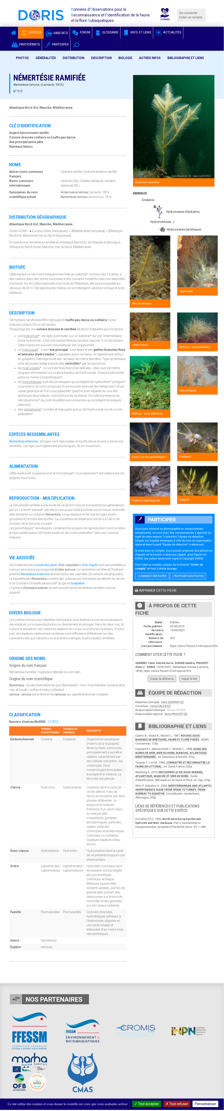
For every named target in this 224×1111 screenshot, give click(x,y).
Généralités (46, 58)
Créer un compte (190, 17)
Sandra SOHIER (176, 710)
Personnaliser (205, 1104)
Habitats (60, 33)
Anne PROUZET (174, 714)
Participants (29, 44)
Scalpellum (78, 583)
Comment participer (152, 576)
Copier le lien (189, 678)
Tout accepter (148, 1104)
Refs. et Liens (140, 32)
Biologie (125, 58)
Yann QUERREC (170, 702)
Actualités (172, 32)
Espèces (35, 32)
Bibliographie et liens (185, 58)
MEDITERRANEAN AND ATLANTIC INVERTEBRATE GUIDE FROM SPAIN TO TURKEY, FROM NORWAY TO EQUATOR (173, 789)
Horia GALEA (158, 706)
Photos (22, 58)
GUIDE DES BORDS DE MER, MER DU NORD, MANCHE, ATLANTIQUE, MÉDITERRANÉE (171, 752)
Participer (60, 44)
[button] (76, 45)
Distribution (73, 58)
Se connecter (188, 13)
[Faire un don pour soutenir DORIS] (164, 15)
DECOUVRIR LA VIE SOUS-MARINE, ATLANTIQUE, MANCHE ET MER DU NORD (169, 774)
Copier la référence (162, 678)
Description (101, 58)
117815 (53, 721)
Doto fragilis (90, 565)
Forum (84, 32)
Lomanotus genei (45, 565)
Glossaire (110, 32)
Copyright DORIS (192, 558)
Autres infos (150, 58)
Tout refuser (178, 1104)
